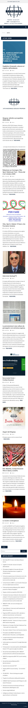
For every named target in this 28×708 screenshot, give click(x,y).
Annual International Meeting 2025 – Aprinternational (11, 662)
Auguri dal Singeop (9, 432)
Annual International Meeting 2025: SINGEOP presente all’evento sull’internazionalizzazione (14, 652)
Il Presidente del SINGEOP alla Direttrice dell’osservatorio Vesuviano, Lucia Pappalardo (13, 633)
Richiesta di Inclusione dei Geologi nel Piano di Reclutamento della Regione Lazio (13, 686)
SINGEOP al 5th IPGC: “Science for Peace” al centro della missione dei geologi (14, 621)
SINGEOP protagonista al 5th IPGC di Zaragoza (13, 617)
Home (25, 706)
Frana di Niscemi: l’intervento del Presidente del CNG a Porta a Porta (14, 609)
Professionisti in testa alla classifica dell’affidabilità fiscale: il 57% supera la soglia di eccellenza (14, 648)
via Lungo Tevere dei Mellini (15, 23)
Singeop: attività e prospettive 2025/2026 (12, 592)
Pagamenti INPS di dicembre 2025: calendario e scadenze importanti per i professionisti (14, 614)
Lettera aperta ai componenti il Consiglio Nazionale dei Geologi (15, 643)
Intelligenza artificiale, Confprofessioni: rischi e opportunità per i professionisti (14, 694)
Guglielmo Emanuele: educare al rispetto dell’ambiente (12, 565)
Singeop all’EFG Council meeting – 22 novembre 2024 (14, 669)
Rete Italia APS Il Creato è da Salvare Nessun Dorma (13, 561)
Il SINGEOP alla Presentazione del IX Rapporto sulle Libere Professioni (15, 681)
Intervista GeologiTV (10, 276)
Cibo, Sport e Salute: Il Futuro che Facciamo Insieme (15, 630)
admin (12, 70)
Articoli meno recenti (5, 547)
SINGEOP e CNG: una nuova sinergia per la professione (12, 604)
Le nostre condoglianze (11, 521)
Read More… (14, 88)
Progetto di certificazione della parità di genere (14, 678)
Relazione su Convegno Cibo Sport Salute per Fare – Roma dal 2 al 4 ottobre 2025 (14, 172)
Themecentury (14, 704)
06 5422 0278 (16, 19)
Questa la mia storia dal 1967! (10, 665)
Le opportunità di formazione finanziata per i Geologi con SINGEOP (13, 638)
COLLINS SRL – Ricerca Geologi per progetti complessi (13, 674)
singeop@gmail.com (15, 21)
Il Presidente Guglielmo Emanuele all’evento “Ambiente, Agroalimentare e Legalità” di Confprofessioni (13, 571)
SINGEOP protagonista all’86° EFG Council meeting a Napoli (14, 657)
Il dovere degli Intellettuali (9, 690)
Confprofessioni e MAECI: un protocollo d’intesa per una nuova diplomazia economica (15, 583)
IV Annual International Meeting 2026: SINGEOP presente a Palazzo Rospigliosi (14, 588)
